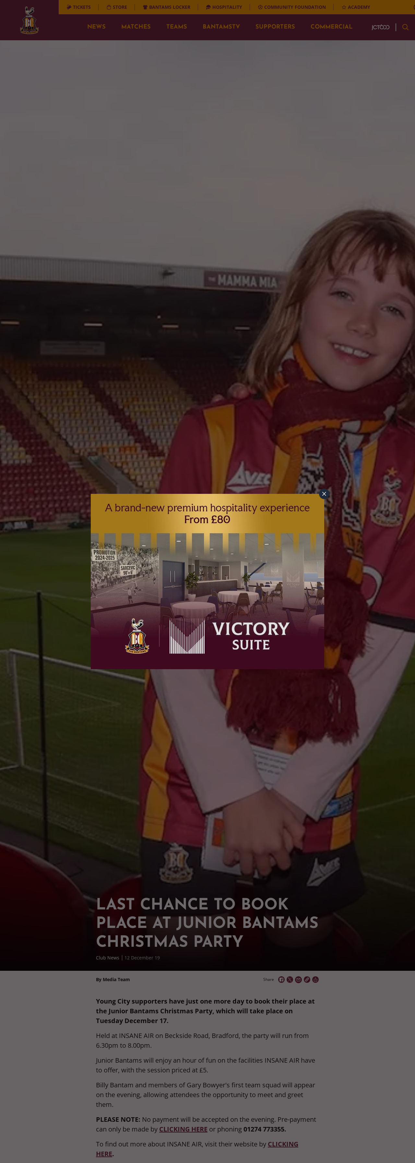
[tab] (324, 493)
